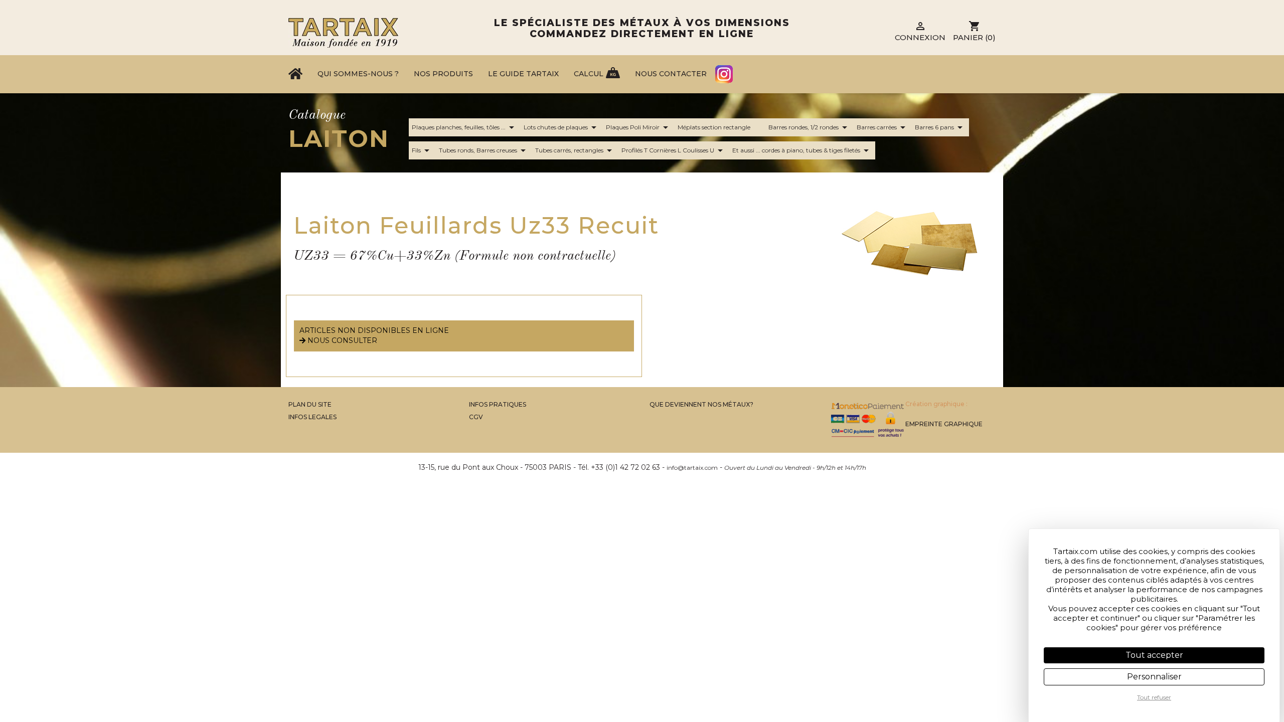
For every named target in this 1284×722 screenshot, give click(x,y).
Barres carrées (883, 127)
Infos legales (312, 417)
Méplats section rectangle (714, 127)
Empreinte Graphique (944, 424)
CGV (476, 417)
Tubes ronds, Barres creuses (484, 150)
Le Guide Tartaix (523, 73)
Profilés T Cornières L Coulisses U (673, 150)
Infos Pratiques (497, 404)
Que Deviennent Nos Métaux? (701, 404)
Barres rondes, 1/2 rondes (809, 127)
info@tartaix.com (692, 467)
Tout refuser (1154, 697)
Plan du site (310, 404)
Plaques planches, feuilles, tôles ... (465, 127)
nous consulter (341, 340)
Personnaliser (1154, 676)
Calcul (588, 73)
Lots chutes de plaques (562, 127)
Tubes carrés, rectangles (575, 150)
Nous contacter (671, 73)
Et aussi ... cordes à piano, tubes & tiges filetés (802, 150)
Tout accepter (1154, 655)
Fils (422, 150)
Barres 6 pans (940, 127)
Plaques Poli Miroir (639, 127)
